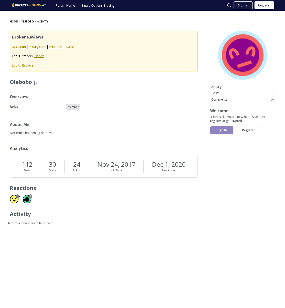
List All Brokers (22, 65)
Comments (242, 99)
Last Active (168, 170)
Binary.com (37, 47)
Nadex (39, 56)
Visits (52, 170)
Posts (27, 170)
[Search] (229, 5)
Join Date (116, 170)
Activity (216, 87)
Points (77, 170)
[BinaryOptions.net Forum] (29, 5)
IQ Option (19, 47)
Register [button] (248, 130)
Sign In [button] (222, 130)
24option (55, 47)
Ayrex (70, 47)
